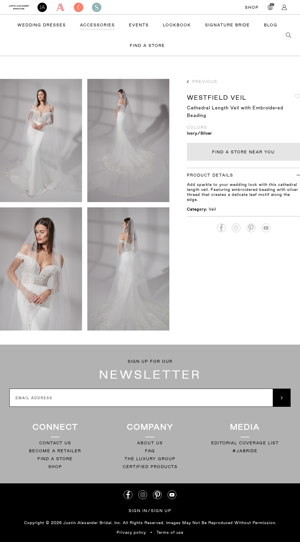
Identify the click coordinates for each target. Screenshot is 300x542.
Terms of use (169, 532)
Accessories (97, 25)
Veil (212, 209)
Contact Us (55, 443)
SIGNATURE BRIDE (227, 25)
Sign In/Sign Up (150, 511)
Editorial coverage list (245, 443)
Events (139, 25)
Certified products (150, 467)
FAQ (150, 451)
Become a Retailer (55, 451)
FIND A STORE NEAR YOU (243, 152)
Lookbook (177, 25)
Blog (270, 25)
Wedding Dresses (41, 25)
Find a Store (147, 45)
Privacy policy (131, 532)
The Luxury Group (150, 459)
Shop (252, 7)
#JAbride (245, 451)
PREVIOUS (204, 81)
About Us (150, 443)
